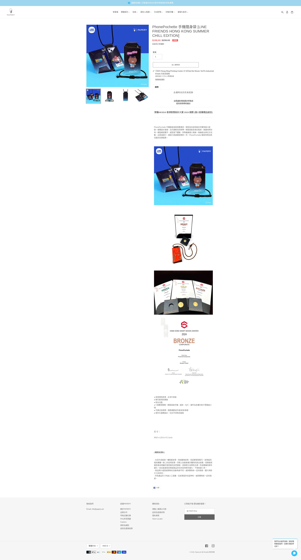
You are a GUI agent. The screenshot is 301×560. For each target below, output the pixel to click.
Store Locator (157, 519)
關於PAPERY (125, 509)
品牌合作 (123, 512)
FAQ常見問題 (125, 519)
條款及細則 (124, 525)
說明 (156, 87)
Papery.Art (198, 552)
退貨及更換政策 (126, 528)
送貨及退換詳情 (158, 512)
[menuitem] (115, 12)
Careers (123, 522)
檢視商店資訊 (159, 79)
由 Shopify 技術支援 (208, 552)
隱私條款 (155, 515)
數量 (154, 52)
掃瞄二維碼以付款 (159, 509)
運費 (162, 44)
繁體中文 (92, 546)
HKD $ (105, 546)
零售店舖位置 (125, 515)
